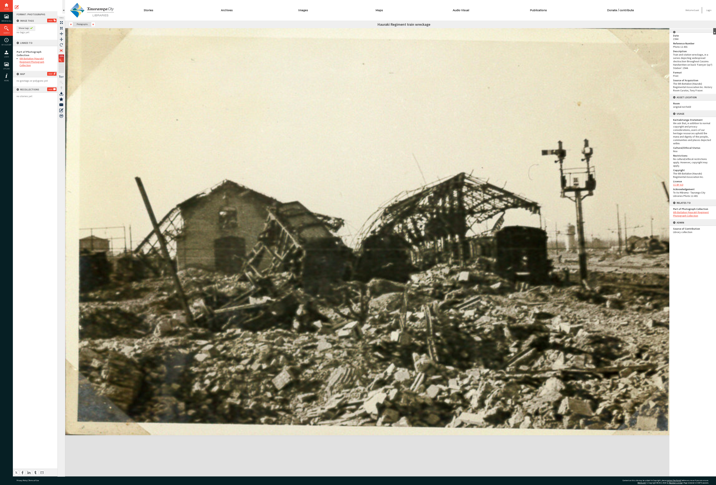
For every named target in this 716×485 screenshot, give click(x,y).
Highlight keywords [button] (61, 88)
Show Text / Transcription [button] (61, 77)
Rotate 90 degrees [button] (61, 45)
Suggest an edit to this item (17, 7)
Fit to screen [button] (61, 28)
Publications (538, 10)
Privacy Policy (22, 480)
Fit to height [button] (61, 39)
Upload (6, 68)
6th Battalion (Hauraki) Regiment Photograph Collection (32, 62)
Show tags (24, 28)
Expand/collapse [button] (714, 31)
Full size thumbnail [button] (61, 22)
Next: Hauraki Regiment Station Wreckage (93, 24)
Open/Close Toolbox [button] (63, 7)
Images (303, 10)
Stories (148, 10)
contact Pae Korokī (674, 480)
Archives (227, 10)
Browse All (6, 21)
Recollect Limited (675, 483)
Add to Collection (61, 99)
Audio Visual (461, 10)
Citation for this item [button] (61, 116)
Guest (696, 10)
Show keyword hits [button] (61, 82)
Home (6, 9)
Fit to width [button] (61, 34)
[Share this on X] (16, 470)
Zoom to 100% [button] (61, 50)
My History (6, 45)
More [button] (6, 80)
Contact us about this (61, 105)
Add (50, 20)
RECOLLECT (642, 483)
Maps (379, 10)
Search (6, 33)
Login (6, 57)
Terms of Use (34, 480)
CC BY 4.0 (678, 184)
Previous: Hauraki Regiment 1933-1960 (71, 24)
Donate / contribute (620, 10)
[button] (61, 60)
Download (61, 93)
